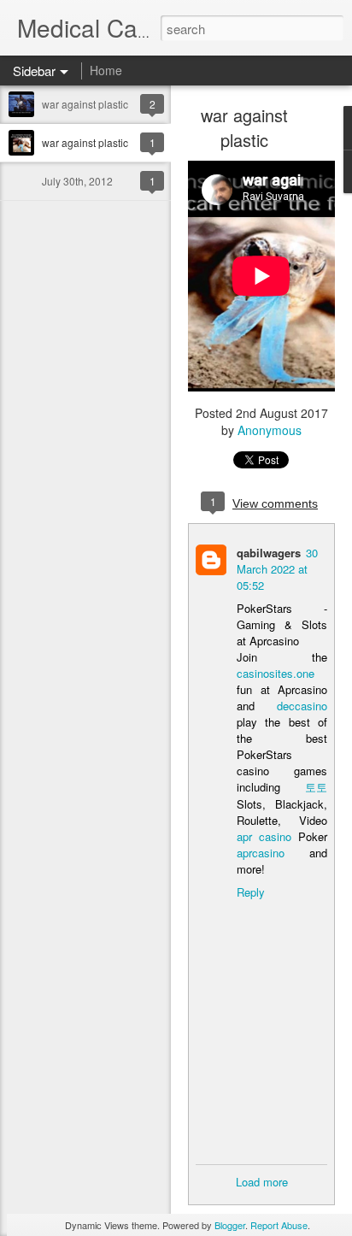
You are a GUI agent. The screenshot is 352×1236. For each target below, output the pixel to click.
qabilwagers (269, 552)
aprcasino (261, 853)
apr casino (264, 836)
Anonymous (270, 429)
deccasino (302, 705)
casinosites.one (275, 673)
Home (106, 70)
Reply (251, 892)
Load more (262, 1182)
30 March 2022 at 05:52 (277, 568)
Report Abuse (279, 1225)
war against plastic (85, 104)
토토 (316, 787)
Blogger (229, 1225)
